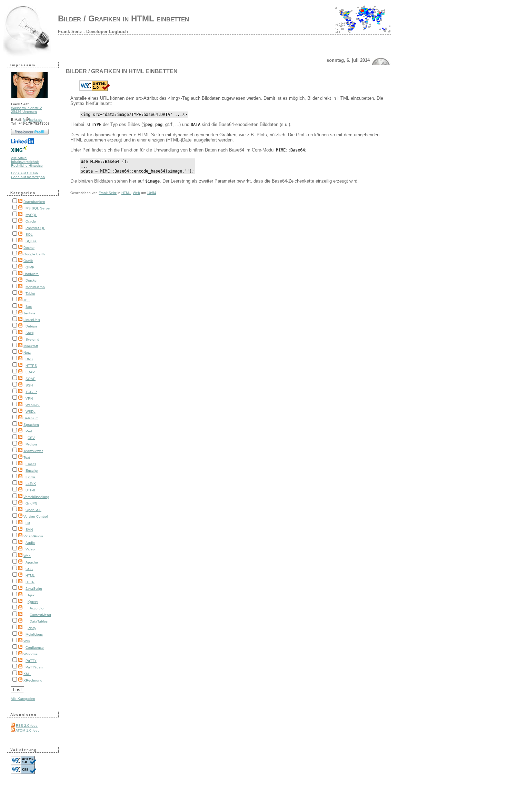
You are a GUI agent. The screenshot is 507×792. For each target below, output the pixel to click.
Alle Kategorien (23, 699)
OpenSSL (33, 510)
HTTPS (31, 366)
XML (27, 674)
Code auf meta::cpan (28, 177)
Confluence (35, 647)
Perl (29, 431)
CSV (31, 438)
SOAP (31, 379)
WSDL (31, 411)
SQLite (31, 241)
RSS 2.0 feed (27, 725)
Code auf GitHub (24, 173)
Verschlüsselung (36, 497)
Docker (28, 248)
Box (29, 307)
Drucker (32, 280)
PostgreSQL (35, 228)
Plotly (32, 628)
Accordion (38, 608)
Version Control (35, 516)
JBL (26, 300)
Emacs (31, 464)
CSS (29, 569)
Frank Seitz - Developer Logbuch (93, 31)
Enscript (32, 470)
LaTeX (31, 484)
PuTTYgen (34, 667)
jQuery (33, 602)
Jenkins (29, 313)
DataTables (39, 621)
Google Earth (34, 254)
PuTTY (31, 661)
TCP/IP (31, 392)
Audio (30, 543)
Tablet (30, 293)
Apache (32, 562)
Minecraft (30, 346)
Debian (31, 326)
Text (26, 457)
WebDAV (33, 405)
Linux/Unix (31, 320)
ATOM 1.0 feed (28, 730)
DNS (29, 359)
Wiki (26, 641)
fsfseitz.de (32, 119)
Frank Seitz (108, 193)
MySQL (31, 215)
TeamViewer (33, 451)
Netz (27, 352)
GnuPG (32, 503)
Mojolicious (34, 634)
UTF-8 (30, 490)
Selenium (30, 418)
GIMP (30, 267)
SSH (29, 385)
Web (27, 556)
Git (28, 523)
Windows (30, 654)
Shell (29, 333)
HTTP (30, 582)
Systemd (32, 339)
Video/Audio (33, 536)
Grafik (28, 261)
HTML (30, 575)
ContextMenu (40, 615)
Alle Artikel (19, 158)
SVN (29, 529)
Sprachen (31, 425)
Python (31, 444)
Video (30, 549)
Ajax (31, 595)
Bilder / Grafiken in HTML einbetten (123, 18)
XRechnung (32, 680)
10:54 (151, 193)
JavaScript (34, 588)
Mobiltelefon (35, 287)
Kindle (31, 477)
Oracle (31, 221)
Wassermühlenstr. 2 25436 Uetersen (26, 110)
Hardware (31, 274)
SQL (29, 234)
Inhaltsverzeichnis (25, 162)
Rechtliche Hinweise (27, 165)
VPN (29, 398)
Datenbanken (34, 202)
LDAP (30, 372)
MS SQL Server (38, 208)
